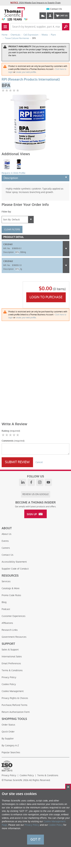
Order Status (8, 724)
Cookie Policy (9, 684)
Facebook (31, 482)
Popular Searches (11, 752)
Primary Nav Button (5, 26)
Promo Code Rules (11, 595)
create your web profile (26, 72)
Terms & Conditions (12, 670)
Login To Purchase (46, 297)
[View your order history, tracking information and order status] (42, 15)
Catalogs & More (10, 588)
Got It (35, 839)
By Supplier (8, 738)
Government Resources (14, 637)
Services (6, 581)
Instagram (39, 482)
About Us (6, 534)
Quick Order (8, 731)
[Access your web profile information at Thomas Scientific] (50, 15)
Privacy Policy (9, 677)
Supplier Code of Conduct (15, 568)
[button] (66, 248)
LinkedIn (22, 482)
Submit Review (17, 462)
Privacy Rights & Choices (15, 698)
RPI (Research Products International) (31, 79)
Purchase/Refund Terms (14, 705)
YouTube (48, 482)
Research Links (10, 630)
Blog (4, 602)
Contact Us (56, 9)
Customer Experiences (13, 616)
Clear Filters (12, 229)
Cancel (39, 462)
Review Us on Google (35, 494)
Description (11, 178)
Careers (6, 548)
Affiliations (7, 623)
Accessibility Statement (14, 561)
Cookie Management (13, 691)
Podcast (6, 609)
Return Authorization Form (16, 712)
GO (65, 26)
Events (5, 541)
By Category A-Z (10, 745)
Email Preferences (11, 663)
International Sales (12, 656)
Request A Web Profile (13, 173)
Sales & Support (10, 649)
